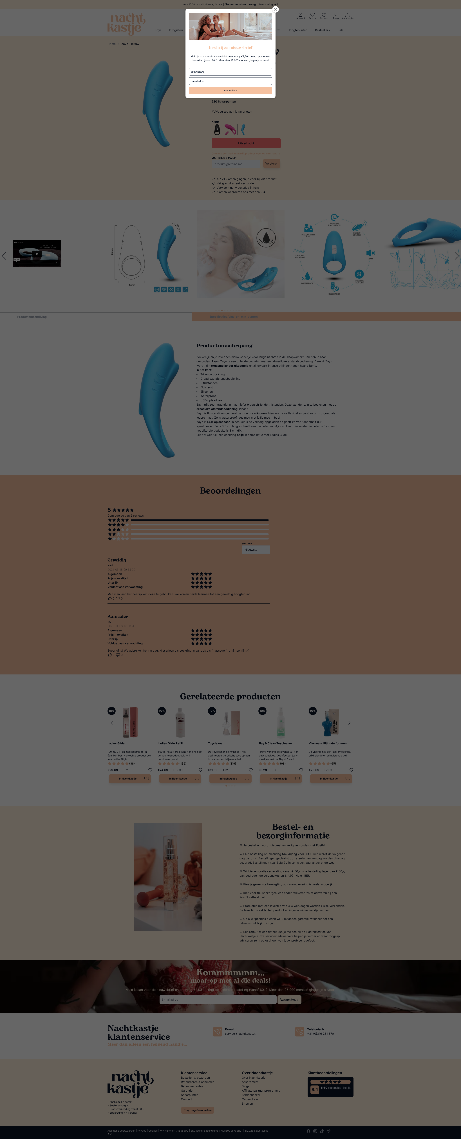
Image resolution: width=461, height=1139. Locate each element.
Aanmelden (230, 90)
